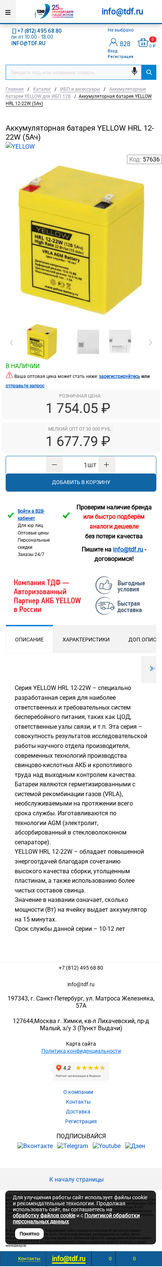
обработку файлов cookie (44, 1215)
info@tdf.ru (81, 984)
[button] (11, 343)
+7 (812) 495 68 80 (39, 31)
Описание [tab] (29, 640)
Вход (113, 51)
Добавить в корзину (81, 482)
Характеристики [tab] (86, 640)
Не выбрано (121, 30)
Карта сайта (81, 1044)
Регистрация (120, 56)
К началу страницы (77, 1179)
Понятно (29, 1234)
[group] (81, 239)
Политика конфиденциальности (81, 1051)
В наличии (23, 366)
